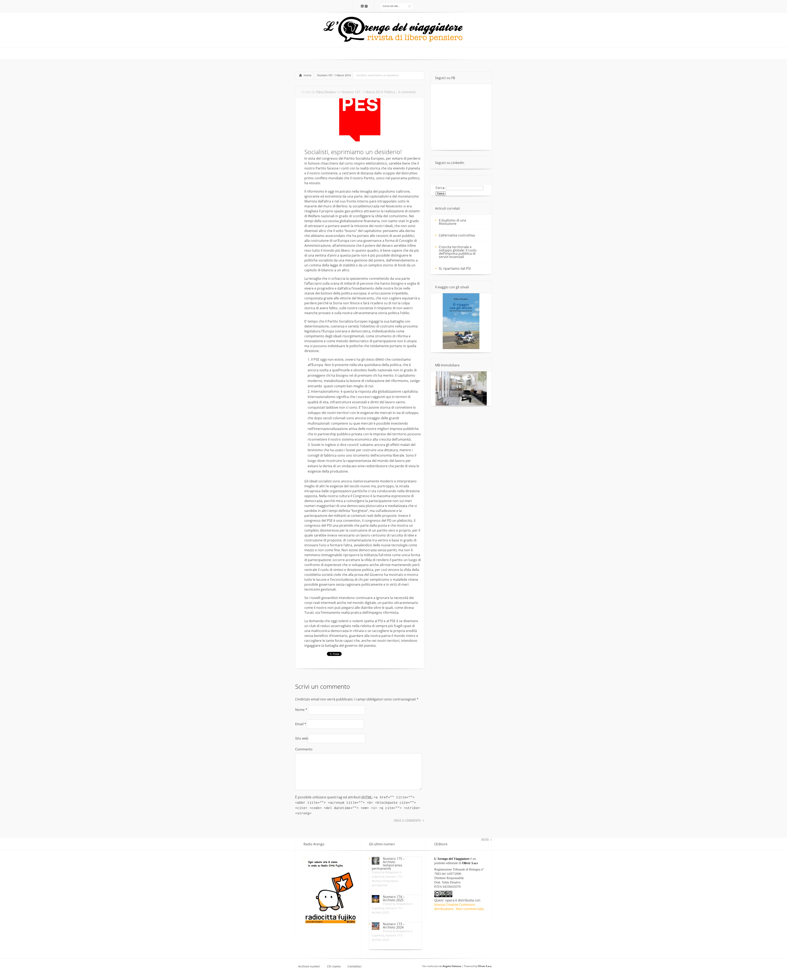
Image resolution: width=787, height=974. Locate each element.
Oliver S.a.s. (485, 966)
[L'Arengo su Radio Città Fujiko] (330, 923)
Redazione (391, 872)
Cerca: (440, 187)
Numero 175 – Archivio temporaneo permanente (388, 863)
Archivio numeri (309, 966)
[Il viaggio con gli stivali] (461, 348)
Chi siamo (334, 966)
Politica (389, 92)
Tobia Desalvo (326, 92)
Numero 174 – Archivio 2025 (394, 898)
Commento (304, 749)
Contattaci (355, 966)
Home (307, 75)
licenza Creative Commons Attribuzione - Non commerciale (458, 906)
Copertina (378, 877)
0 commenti (407, 92)
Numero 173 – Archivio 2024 (394, 926)
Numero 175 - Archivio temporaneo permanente (388, 881)
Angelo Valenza (451, 966)
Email (300, 724)
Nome (301, 709)
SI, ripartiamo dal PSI (455, 268)
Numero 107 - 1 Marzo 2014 (334, 75)
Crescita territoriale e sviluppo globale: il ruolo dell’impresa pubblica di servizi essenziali (458, 252)
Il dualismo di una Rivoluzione (452, 222)
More (485, 839)
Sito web (301, 738)
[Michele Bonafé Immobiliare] (461, 404)
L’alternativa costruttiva (457, 235)
